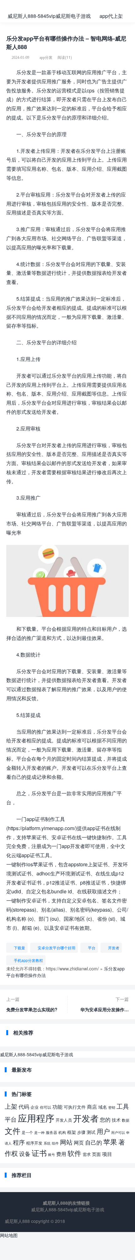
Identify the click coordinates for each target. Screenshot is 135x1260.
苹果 (110, 1141)
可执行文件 (75, 1107)
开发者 (113, 947)
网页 (79, 1142)
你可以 (45, 1107)
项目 (107, 1153)
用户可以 (118, 1132)
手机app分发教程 (28, 960)
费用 (61, 1153)
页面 (96, 1154)
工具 (122, 1106)
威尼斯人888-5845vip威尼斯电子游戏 (49, 15)
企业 (34, 1107)
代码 (24, 1106)
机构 (62, 1132)
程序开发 (34, 1143)
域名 (102, 1107)
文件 (12, 1130)
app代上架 (111, 15)
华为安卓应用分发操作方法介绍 (104, 1007)
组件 (55, 1143)
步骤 (81, 1132)
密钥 (111, 1107)
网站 (66, 1141)
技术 (116, 1120)
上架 (11, 1106)
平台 (91, 947)
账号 (51, 1154)
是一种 (39, 1132)
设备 (24, 1153)
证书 (39, 1152)
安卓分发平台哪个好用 (56, 947)
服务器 (51, 1132)
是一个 (27, 1132)
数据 (125, 1120)
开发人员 (64, 1120)
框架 (71, 1132)
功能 (57, 1106)
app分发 (46, 57)
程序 (19, 1142)
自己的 (93, 1142)
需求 (87, 1154)
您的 (105, 1119)
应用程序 (36, 1117)
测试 (91, 1132)
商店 (92, 1106)
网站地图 (9, 1235)
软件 (74, 1153)
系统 (47, 1143)
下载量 (19, 947)
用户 (103, 1131)
